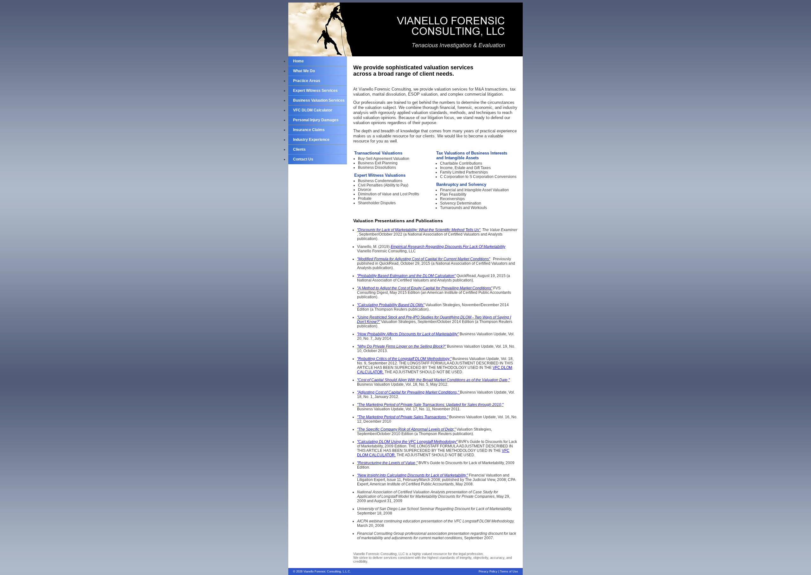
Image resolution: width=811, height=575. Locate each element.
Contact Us (303, 159)
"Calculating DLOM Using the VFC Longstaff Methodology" (407, 441)
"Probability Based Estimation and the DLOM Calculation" (406, 276)
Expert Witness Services (315, 90)
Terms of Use (509, 571)
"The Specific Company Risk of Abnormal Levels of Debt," (406, 429)
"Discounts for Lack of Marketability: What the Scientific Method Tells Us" (418, 230)
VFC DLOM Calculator (312, 110)
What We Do (304, 71)
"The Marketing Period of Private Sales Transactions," (402, 417)
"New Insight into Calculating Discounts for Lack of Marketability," (412, 475)
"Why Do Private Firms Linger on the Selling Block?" (401, 346)
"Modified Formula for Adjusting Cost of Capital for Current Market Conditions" (423, 259)
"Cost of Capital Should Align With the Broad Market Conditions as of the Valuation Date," (433, 380)
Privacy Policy (488, 571)
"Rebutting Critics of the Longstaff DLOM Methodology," (404, 359)
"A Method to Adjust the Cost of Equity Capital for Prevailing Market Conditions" (424, 288)
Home (298, 61)
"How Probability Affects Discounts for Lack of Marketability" (408, 334)
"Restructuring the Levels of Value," (387, 463)
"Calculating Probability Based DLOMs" (391, 305)
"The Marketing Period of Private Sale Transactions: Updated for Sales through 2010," (430, 404)
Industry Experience (311, 139)
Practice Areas (306, 81)
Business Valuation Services (319, 100)
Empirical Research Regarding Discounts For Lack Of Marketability (448, 246)
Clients (299, 149)
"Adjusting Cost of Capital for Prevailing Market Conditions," (408, 392)
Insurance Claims (309, 130)
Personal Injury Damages (316, 120)
